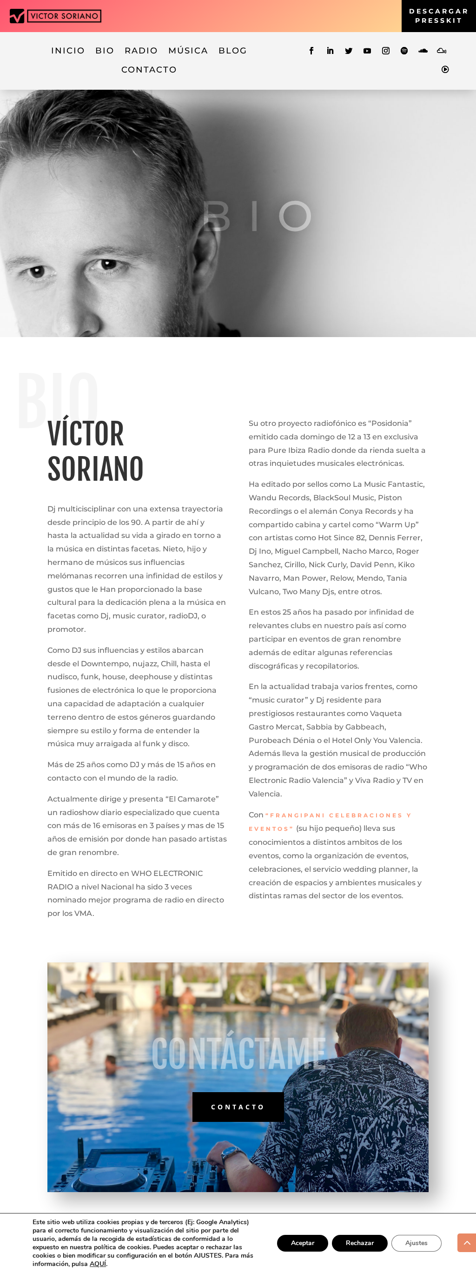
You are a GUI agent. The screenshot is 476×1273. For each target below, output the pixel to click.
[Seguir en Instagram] (385, 50)
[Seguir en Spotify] (404, 50)
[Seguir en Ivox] (445, 69)
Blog (232, 51)
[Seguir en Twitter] (348, 50)
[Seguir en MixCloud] (441, 50)
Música (188, 51)
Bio (104, 51)
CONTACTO (238, 1106)
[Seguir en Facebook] (311, 50)
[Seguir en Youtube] (367, 50)
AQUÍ (98, 1264)
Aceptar (302, 1243)
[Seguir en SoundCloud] (423, 50)
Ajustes (416, 1243)
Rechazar (360, 1243)
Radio (141, 51)
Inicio (68, 51)
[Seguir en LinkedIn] (330, 50)
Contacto (149, 70)
